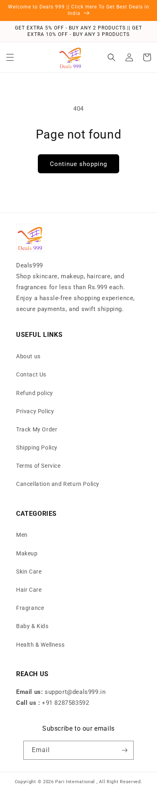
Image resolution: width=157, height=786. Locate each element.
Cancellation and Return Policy (57, 484)
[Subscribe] (124, 750)
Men (22, 535)
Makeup (27, 553)
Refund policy (34, 393)
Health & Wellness (40, 644)
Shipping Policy (37, 447)
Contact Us (31, 374)
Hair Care (28, 589)
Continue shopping (78, 164)
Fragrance (30, 608)
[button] (10, 57)
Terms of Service (38, 465)
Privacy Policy (35, 411)
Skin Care (28, 571)
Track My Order (36, 429)
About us (28, 356)
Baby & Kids (32, 626)
